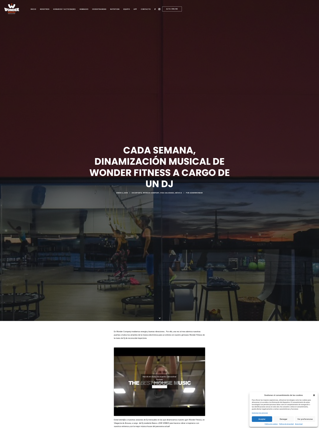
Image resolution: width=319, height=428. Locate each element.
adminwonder (196, 193)
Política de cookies (271, 424)
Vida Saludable (167, 193)
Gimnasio (84, 9)
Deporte (138, 193)
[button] (314, 395)
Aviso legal (299, 424)
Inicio (33, 9)
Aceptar (262, 419)
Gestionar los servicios (260, 413)
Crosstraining (99, 9)
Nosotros (44, 9)
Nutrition (114, 9)
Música (178, 193)
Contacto (146, 9)
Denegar (283, 419)
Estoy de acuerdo (159, 387)
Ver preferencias (305, 419)
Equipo (126, 9)
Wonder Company (151, 193)
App (135, 9)
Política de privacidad (286, 424)
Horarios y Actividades (64, 9)
